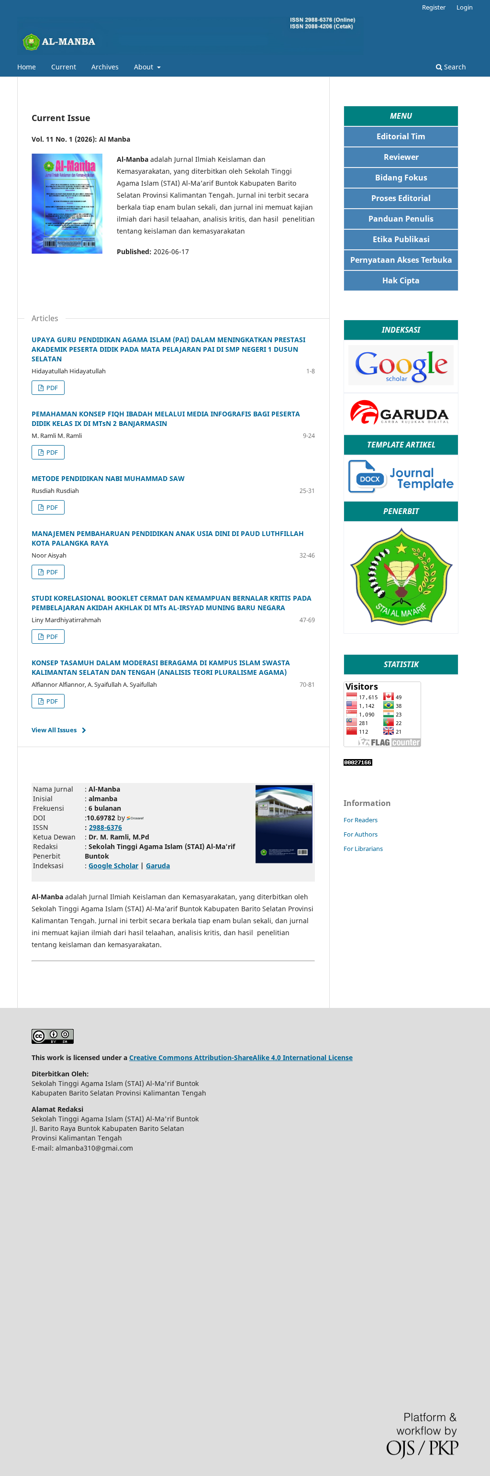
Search (454, 66)
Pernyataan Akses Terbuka (401, 260)
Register (433, 7)
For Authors (361, 834)
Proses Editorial (401, 198)
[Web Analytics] (358, 763)
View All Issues (54, 730)
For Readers (361, 820)
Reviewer (401, 157)
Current (63, 66)
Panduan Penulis (401, 218)
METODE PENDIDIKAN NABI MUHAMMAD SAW (108, 478)
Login (465, 7)
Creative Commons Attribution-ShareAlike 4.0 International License (241, 1057)
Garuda (158, 865)
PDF (51, 387)
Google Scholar (113, 865)
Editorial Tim (401, 136)
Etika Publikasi (401, 239)
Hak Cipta (401, 280)
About (144, 66)
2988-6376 (105, 827)
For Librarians (363, 848)
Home (26, 66)
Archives (105, 66)
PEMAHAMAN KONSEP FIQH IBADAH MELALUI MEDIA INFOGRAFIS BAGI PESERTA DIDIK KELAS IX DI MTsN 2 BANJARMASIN (166, 418)
